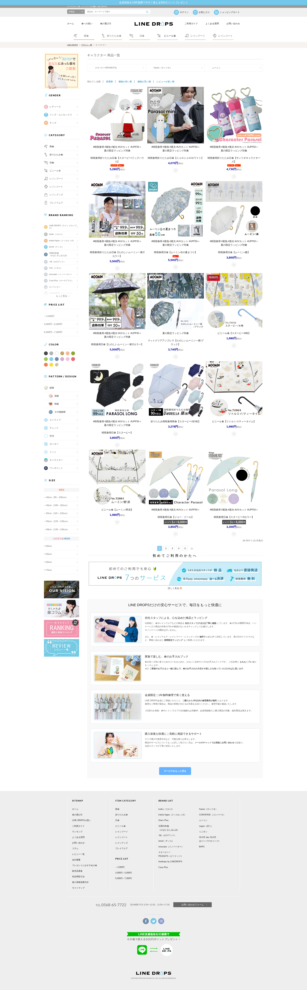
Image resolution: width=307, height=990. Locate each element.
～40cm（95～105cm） (56, 497)
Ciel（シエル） (55, 268)
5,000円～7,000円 (53, 332)
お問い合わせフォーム (192, 904)
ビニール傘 (55, 170)
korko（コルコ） (56, 234)
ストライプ (55, 420)
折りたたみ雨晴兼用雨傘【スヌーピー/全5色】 (176, 421)
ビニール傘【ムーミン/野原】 (117, 509)
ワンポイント (56, 468)
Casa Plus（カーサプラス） (61, 280)
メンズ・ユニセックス (61, 114)
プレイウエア (56, 202)
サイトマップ (78, 888)
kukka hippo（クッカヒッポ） (62, 241)
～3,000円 (49, 316)
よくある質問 (212, 23)
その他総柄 (60, 412)
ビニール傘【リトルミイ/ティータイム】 (234, 421)
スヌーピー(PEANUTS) (106, 68)
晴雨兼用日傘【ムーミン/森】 (234, 252)
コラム (75, 848)
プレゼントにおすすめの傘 (84, 865)
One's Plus (163, 820)
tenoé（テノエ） (56, 247)
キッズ (53, 123)
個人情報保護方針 (80, 882)
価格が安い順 (125, 81)
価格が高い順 (144, 81)
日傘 (52, 162)
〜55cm (48, 554)
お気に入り (204, 12)
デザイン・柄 (86, 45)
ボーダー (54, 444)
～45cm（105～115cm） (56, 505)
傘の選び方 (105, 23)
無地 (52, 436)
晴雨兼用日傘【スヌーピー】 (117, 432)
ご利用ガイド (191, 23)
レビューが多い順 (165, 81)
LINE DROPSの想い (81, 820)
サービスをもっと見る (175, 771)
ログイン (184, 12)
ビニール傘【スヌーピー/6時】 (234, 333)
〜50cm (48, 546)
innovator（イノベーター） (61, 274)
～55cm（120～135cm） (56, 521)
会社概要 (76, 860)
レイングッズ (56, 194)
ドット (53, 452)
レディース (55, 106)
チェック (54, 428)
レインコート (121, 837)
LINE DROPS (72, 45)
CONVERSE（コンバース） (212, 814)
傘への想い (87, 23)
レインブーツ (121, 831)
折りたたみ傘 (56, 154)
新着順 (109, 81)
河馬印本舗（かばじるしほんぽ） (58, 254)
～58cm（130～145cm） (56, 529)
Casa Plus (163, 867)
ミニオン (203, 831)
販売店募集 (77, 871)
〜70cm (48, 570)
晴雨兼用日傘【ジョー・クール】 (176, 517)
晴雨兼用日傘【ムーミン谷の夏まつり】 (175, 252)
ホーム (70, 23)
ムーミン (216, 68)
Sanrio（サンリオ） (163, 68)
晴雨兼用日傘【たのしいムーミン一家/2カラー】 (117, 344)
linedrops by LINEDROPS (170, 861)
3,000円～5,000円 (53, 324)
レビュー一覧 (78, 854)
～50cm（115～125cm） (56, 513)
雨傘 (52, 146)
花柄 (56, 396)
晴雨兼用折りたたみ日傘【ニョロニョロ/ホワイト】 (176, 158)
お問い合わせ (233, 23)
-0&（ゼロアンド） (57, 262)
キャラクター (56, 460)
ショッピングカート (230, 12)
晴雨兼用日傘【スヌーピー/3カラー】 (234, 517)
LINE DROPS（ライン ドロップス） (63, 226)
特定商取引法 (78, 876)
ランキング (77, 831)
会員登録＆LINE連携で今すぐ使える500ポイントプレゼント (153, 2)
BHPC (202, 846)
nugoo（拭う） (206, 826)
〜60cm (48, 562)
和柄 (56, 404)
